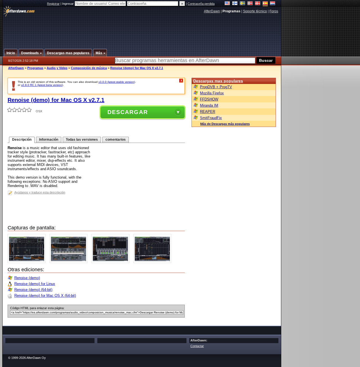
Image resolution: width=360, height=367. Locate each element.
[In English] (227, 3)
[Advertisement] (142, 29)
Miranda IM (209, 105)
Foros (273, 11)
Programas (35, 68)
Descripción (22, 140)
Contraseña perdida (201, 3)
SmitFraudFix (211, 118)
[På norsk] (250, 3)
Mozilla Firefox (212, 93)
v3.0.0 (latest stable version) (116, 81)
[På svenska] (242, 3)
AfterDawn (212, 11)
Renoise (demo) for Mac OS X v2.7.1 (136, 68)
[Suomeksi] (235, 3)
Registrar (53, 3)
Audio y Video (57, 68)
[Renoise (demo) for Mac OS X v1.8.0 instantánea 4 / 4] (153, 262)
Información (48, 140)
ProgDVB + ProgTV (216, 87)
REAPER (207, 112)
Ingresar (68, 3)
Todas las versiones (82, 140)
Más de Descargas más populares (225, 124)
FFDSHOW (209, 99)
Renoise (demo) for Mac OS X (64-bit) (45, 295)
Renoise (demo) (27, 278)
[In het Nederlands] (272, 3)
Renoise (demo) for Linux (34, 284)
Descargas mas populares (218, 81)
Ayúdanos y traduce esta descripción (39, 192)
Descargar (127, 112)
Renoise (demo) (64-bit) (33, 290)
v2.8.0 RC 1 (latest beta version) (42, 84)
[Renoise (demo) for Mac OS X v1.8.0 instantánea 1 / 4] (28, 262)
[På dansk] (257, 3)
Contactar (197, 346)
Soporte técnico (255, 11)
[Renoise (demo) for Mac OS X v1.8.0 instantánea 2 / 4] (70, 262)
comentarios (115, 140)
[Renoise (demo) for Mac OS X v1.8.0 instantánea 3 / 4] (111, 262)
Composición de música (89, 68)
